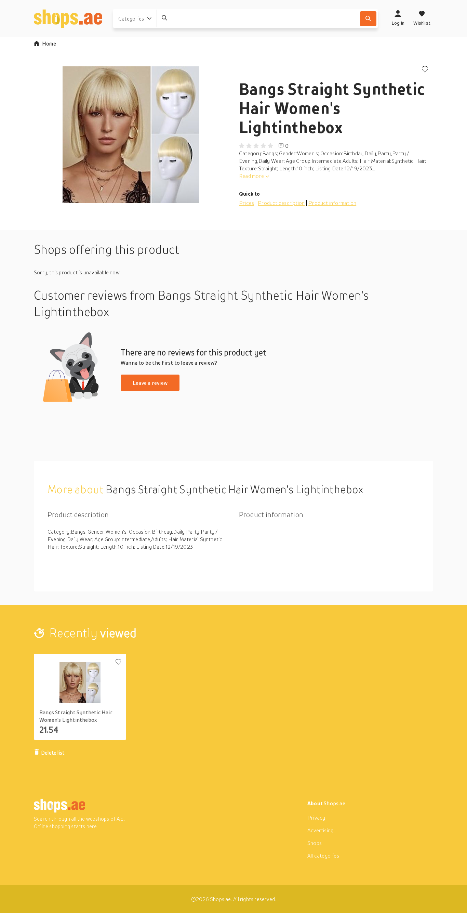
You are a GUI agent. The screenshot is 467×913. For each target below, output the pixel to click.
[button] (131, 134)
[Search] (368, 18)
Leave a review (150, 383)
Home (49, 43)
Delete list (52, 752)
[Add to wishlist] (425, 70)
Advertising (320, 830)
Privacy (316, 817)
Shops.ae (334, 803)
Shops (314, 843)
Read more (251, 176)
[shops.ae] (68, 18)
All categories (323, 855)
